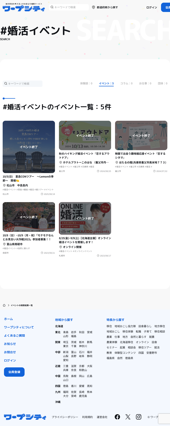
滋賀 (73, 366)
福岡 (65, 392)
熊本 (89, 392)
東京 (65, 346)
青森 (65, 332)
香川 (73, 386)
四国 (57, 386)
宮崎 (73, 396)
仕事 (117, 336)
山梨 (65, 356)
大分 (65, 396)
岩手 (73, 332)
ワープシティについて (19, 327)
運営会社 (102, 417)
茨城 (73, 342)
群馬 (89, 342)
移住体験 (128, 331)
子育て (148, 331)
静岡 (89, 356)
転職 (138, 331)
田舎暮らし (145, 326)
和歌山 (83, 370)
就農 (151, 336)
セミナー (112, 347)
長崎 (81, 392)
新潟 (65, 352)
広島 (89, 376)
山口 (65, 380)
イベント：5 (106, 83)
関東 (57, 342)
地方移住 (159, 326)
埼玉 (65, 342)
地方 (125, 336)
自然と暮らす (138, 336)
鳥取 (65, 376)
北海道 (59, 326)
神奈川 (83, 346)
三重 (65, 366)
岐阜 (81, 356)
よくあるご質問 (14, 335)
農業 (109, 336)
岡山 (81, 376)
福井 (89, 352)
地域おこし (113, 331)
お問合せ (10, 352)
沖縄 (57, 402)
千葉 (73, 346)
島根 (73, 376)
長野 (73, 356)
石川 (81, 352)
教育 (109, 352)
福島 (73, 336)
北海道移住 (126, 342)
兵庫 (65, 370)
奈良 (73, 370)
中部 (57, 352)
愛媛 (81, 386)
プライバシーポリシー (65, 417)
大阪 (89, 366)
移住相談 (159, 331)
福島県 (111, 358)
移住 (109, 326)
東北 (57, 332)
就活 (157, 347)
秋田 (81, 332)
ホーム (8, 319)
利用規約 (87, 417)
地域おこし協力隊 (125, 326)
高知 (89, 386)
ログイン (151, 7)
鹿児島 (83, 396)
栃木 (81, 342)
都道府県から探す (107, 7)
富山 (73, 352)
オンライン (142, 342)
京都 (81, 366)
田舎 (154, 342)
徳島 (65, 386)
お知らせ (10, 344)
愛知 (65, 360)
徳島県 (129, 358)
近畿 (57, 366)
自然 (120, 358)
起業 (122, 347)
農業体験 (112, 342)
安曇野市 (151, 352)
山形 (65, 336)
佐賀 (73, 392)
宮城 (89, 332)
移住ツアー (145, 347)
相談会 (132, 347)
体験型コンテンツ (125, 352)
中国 (57, 376)
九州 (57, 392)
